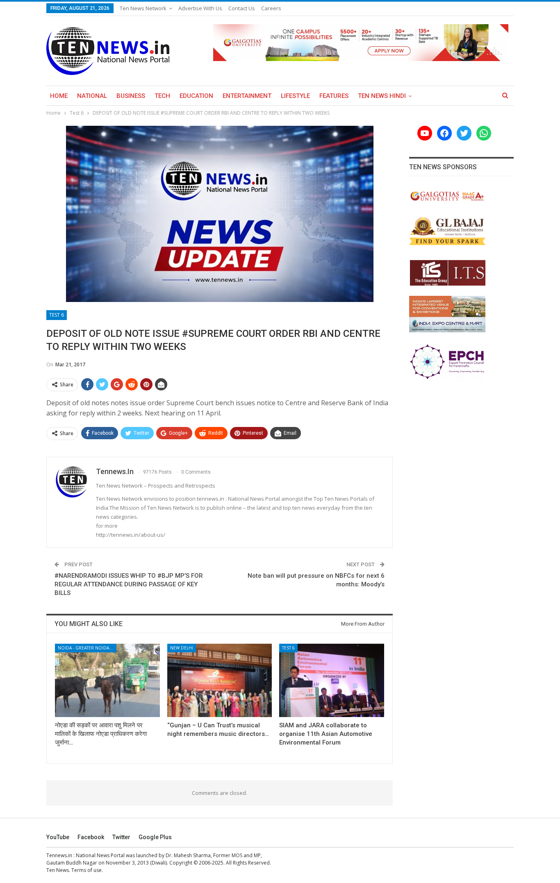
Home (59, 96)
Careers (271, 8)
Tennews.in (59, 855)
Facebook (90, 837)
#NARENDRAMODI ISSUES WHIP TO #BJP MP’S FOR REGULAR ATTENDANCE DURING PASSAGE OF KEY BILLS (129, 584)
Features (333, 96)
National (92, 96)
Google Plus (155, 837)
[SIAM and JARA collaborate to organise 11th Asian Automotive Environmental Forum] (331, 680)
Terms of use (86, 870)
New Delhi (181, 648)
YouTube (57, 837)
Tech (162, 96)
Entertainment (247, 96)
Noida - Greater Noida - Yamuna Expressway (87, 648)
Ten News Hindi (382, 96)
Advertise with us (200, 8)
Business (130, 96)
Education (196, 96)
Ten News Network (143, 8)
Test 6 (56, 314)
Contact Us (241, 8)
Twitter (121, 837)
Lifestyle (295, 96)
